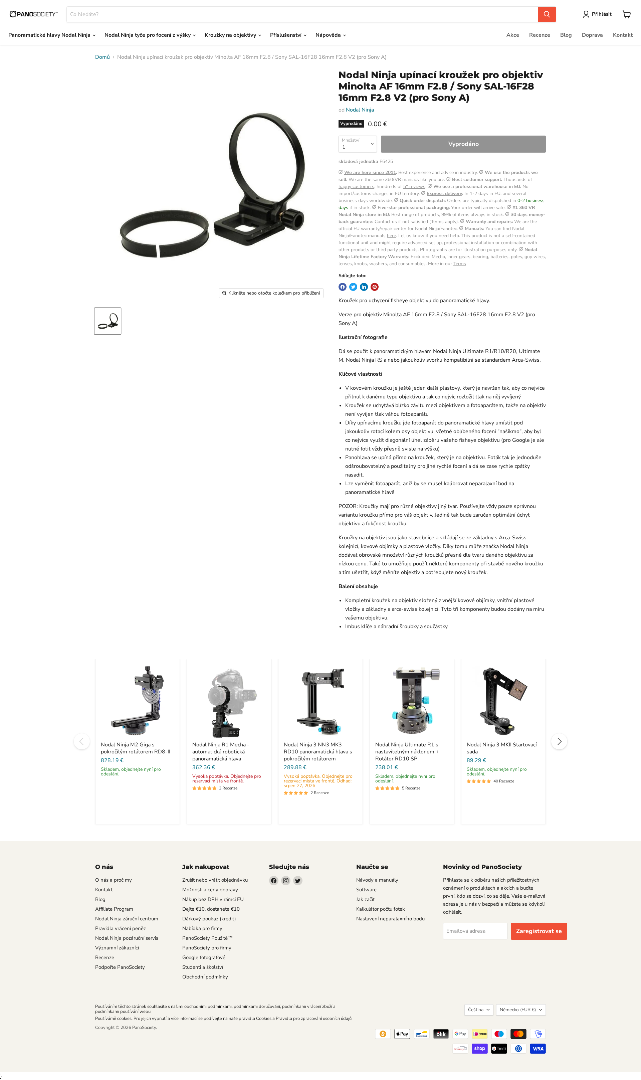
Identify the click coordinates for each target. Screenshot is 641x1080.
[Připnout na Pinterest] (375, 287)
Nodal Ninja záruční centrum (126, 918)
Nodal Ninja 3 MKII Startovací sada (502, 748)
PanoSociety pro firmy (206, 947)
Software (366, 889)
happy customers (356, 186)
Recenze (539, 35)
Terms (459, 263)
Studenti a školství (202, 967)
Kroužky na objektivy (231, 35)
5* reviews (414, 186)
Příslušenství (286, 35)
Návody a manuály (377, 880)
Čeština (475, 1010)
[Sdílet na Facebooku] (343, 287)
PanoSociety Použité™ (207, 938)
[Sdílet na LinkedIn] (364, 287)
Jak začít (365, 899)
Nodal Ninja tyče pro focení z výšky (148, 35)
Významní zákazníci (117, 947)
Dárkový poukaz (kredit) (209, 918)
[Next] (559, 741)
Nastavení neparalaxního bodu (390, 918)
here (391, 235)
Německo (518, 1010)
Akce (512, 35)
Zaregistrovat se (539, 931)
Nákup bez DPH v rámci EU (213, 899)
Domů (102, 57)
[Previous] (82, 741)
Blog (566, 35)
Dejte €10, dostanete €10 (211, 909)
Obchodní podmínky (205, 976)
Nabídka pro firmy (202, 928)
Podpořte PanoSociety (120, 967)
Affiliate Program (114, 909)
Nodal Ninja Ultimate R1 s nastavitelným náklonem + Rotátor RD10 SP (407, 751)
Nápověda (328, 35)
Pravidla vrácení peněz (120, 928)
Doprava (592, 35)
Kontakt (623, 35)
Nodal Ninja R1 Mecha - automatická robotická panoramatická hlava (220, 751)
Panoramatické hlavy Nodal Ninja (50, 35)
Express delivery (444, 193)
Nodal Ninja (360, 110)
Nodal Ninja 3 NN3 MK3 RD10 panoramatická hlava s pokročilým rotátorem (318, 751)
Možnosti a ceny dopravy (210, 889)
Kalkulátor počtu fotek (380, 909)
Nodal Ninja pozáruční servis (126, 938)
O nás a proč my (113, 880)
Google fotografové (203, 957)
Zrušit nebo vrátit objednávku (215, 880)
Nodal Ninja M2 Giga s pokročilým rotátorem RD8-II (135, 748)
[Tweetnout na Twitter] (353, 287)
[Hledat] (547, 14)
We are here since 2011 (370, 172)
